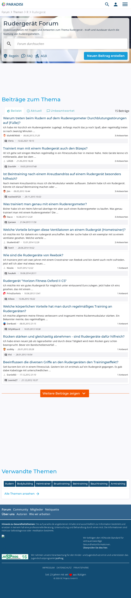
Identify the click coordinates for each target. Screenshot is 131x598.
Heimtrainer (43, 483)
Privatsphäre (81, 567)
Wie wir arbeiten (39, 514)
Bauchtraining (99, 483)
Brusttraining (62, 483)
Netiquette (52, 509)
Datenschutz (64, 567)
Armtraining (118, 483)
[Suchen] (9, 43)
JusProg (59, 558)
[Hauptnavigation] (125, 4)
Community (20, 509)
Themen (18, 12)
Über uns (8, 514)
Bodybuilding (25, 483)
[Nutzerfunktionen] (115, 4)
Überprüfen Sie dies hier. (95, 547)
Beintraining (80, 483)
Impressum (48, 567)
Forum (6, 12)
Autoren (22, 514)
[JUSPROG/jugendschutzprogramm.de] (15, 556)
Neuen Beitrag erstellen (106, 56)
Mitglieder (36, 509)
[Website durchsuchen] (107, 4)
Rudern (9, 483)
